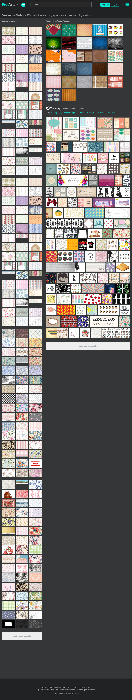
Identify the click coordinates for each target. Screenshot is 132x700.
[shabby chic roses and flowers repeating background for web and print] (35, 408)
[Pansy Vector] (115, 30)
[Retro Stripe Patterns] (115, 56)
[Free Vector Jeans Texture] (69, 69)
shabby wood (112, 112)
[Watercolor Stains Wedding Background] (71, 158)
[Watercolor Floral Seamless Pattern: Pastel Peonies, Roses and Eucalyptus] (35, 605)
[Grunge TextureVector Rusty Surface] (115, 43)
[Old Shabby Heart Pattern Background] (84, 30)
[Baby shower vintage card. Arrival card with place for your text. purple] (22, 77)
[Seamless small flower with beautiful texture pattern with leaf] (35, 417)
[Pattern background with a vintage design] (51, 169)
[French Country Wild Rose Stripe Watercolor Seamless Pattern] (22, 40)
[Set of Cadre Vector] (80, 147)
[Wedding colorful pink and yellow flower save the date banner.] (73, 180)
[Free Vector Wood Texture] (100, 69)
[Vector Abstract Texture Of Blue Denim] (100, 43)
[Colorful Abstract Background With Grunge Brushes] (69, 56)
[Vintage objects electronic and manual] (125, 158)
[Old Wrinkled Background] (69, 82)
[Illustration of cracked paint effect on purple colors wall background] (106, 180)
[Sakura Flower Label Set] (53, 95)
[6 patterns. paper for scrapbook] (22, 114)
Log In (115, 5)
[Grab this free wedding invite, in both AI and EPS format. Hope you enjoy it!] (105, 123)
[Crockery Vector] (84, 43)
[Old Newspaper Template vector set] (100, 82)
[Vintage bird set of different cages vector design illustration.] (71, 135)
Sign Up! (105, 5)
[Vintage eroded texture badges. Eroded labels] (65, 256)
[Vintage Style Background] (100, 56)
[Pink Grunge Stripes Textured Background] (53, 82)
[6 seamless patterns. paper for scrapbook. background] (35, 105)
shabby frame (86, 112)
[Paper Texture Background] (115, 69)
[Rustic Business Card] (84, 56)
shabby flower (99, 112)
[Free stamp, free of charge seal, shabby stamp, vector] (35, 463)
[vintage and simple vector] (113, 169)
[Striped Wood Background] (69, 95)
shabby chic (56, 112)
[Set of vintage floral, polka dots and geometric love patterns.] (122, 135)
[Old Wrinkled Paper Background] (84, 82)
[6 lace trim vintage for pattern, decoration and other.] (105, 135)
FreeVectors (14, 5)
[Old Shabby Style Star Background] (69, 30)
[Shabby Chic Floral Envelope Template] (35, 96)
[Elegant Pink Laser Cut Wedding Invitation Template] (115, 82)
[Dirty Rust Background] (53, 69)
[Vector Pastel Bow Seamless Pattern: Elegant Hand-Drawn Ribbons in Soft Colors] (22, 435)
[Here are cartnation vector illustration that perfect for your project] (122, 123)
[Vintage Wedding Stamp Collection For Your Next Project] (51, 147)
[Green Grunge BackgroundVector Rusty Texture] (53, 43)
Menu (123, 4)
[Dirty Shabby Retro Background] (53, 30)
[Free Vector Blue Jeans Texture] (84, 69)
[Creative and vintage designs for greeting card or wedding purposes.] (71, 123)
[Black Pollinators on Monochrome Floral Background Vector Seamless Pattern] (35, 49)
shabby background (70, 112)
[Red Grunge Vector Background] (69, 43)
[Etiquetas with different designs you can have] (88, 135)
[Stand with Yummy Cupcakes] (100, 30)
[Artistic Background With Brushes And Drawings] (53, 56)
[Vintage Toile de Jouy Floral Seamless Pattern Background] (35, 40)
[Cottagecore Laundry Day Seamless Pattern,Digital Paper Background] (8, 342)
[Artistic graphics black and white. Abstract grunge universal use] (8, 624)
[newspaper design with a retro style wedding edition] (64, 147)
